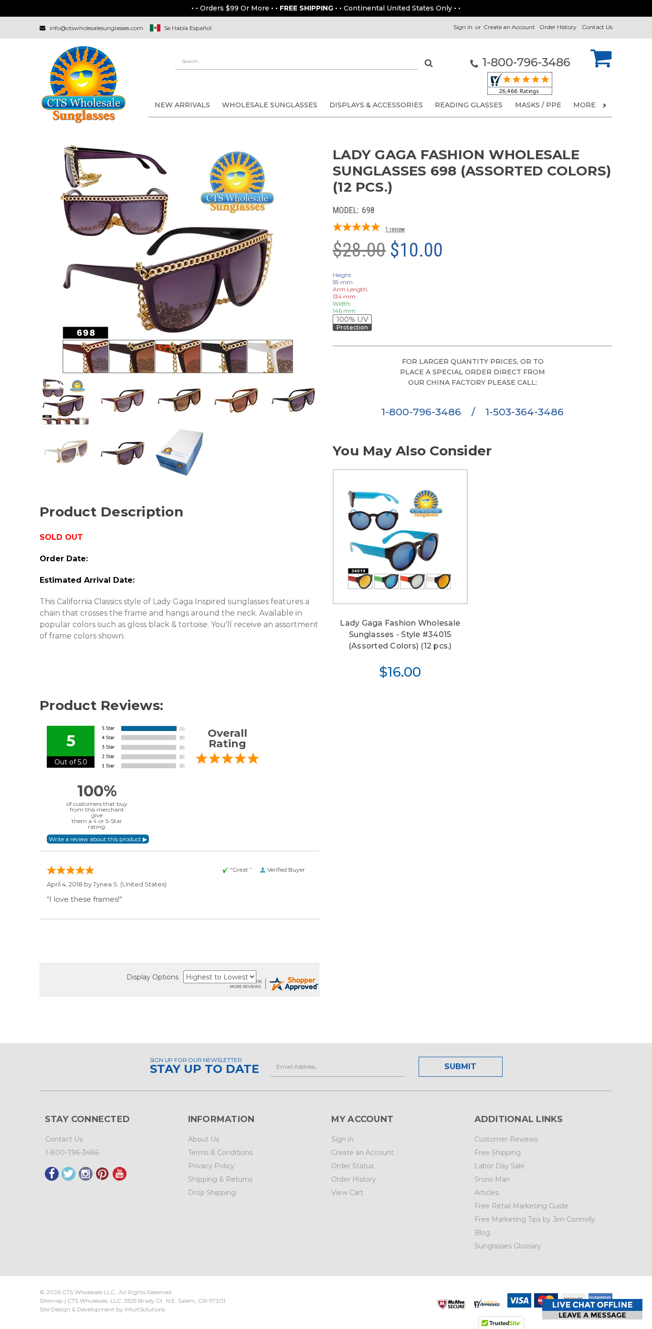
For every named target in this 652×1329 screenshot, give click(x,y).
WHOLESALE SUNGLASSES (269, 105)
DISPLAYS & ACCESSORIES (376, 105)
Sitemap (51, 1300)
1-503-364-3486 (524, 412)
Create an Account (509, 27)
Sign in (463, 27)
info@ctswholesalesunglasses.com (96, 27)
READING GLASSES (469, 105)
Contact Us (597, 27)
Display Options (152, 977)
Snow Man (492, 1179)
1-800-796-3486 (422, 412)
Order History (558, 27)
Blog (482, 1232)
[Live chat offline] (592, 1309)
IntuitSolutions (145, 1309)
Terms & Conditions (220, 1152)
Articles (486, 1192)
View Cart (347, 1192)
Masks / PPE (538, 105)
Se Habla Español (187, 27)
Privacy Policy (211, 1166)
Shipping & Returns (220, 1179)
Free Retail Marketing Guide (521, 1206)
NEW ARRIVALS (182, 105)
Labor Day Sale (499, 1166)
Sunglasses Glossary (507, 1246)
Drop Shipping (212, 1192)
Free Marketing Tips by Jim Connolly (534, 1219)
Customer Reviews (506, 1139)
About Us (203, 1139)
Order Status (352, 1166)
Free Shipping (497, 1152)
